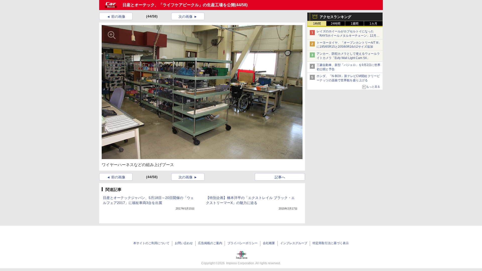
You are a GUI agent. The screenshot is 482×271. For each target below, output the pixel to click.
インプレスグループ (293, 243)
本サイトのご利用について (151, 243)
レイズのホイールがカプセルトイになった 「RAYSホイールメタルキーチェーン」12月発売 (348, 36)
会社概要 (269, 243)
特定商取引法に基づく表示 (331, 243)
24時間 (335, 23)
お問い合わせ (184, 243)
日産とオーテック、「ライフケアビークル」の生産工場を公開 (179, 5)
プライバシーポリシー (242, 243)
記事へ (280, 177)
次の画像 (185, 17)
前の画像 (118, 17)
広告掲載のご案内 (210, 243)
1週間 (354, 23)
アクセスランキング (335, 17)
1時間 (317, 23)
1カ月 (373, 23)
